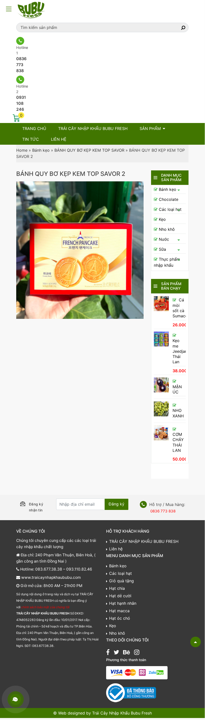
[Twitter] (116, 652)
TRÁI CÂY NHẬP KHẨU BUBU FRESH (93, 128)
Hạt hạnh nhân (122, 603)
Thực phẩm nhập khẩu (167, 262)
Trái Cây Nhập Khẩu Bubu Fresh (122, 713)
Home (21, 150)
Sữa (162, 249)
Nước (164, 239)
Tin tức (30, 139)
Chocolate (168, 199)
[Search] (179, 27)
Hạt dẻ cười (120, 595)
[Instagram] (136, 652)
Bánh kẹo (41, 150)
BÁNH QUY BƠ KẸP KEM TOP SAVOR (89, 150)
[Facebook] (108, 652)
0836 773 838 (21, 64)
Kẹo (162, 219)
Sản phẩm (150, 128)
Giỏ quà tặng (121, 580)
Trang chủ (34, 128)
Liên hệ (58, 139)
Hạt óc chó (119, 618)
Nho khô (167, 229)
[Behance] (126, 652)
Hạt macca (119, 610)
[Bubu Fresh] (31, 9)
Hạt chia (117, 588)
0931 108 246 (21, 103)
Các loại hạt (170, 209)
